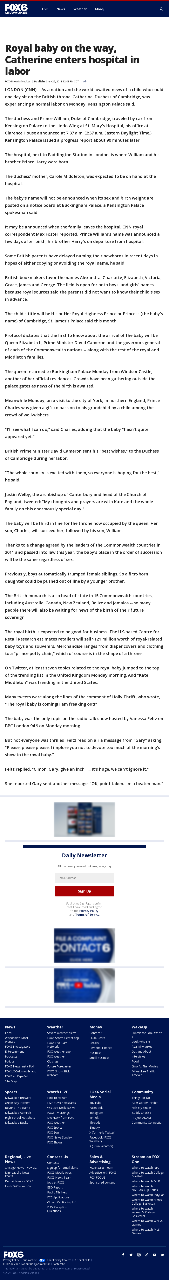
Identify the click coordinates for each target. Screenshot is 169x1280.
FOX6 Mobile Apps (59, 1172)
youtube (154, 1254)
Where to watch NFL (145, 1167)
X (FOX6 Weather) (101, 1146)
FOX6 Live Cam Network (57, 1044)
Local (8, 1033)
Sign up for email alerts (62, 1167)
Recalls (94, 1043)
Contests (53, 1163)
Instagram (96, 1113)
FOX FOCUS (97, 1177)
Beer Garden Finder (145, 1103)
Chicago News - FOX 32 (20, 1167)
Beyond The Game (17, 1108)
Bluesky (94, 1127)
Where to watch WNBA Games (147, 1223)
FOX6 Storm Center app (63, 1038)
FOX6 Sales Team (101, 1167)
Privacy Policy (89, 911)
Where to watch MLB (146, 1181)
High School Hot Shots (20, 1118)
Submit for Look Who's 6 (147, 1035)
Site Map (11, 1081)
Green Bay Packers (17, 1103)
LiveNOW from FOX (60, 1118)
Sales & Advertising (100, 1159)
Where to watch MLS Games (146, 1231)
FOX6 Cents (97, 1038)
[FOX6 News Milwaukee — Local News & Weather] (18, 9)
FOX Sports (54, 1127)
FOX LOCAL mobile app (20, 1071)
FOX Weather (56, 1056)
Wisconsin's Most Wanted (16, 1039)
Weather (55, 1026)
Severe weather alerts (61, 1033)
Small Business (99, 1058)
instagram (139, 1254)
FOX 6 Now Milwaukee (18, 81)
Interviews (138, 1056)
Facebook (96, 1108)
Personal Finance (100, 1048)
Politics (9, 1061)
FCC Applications (58, 1197)
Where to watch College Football (148, 1174)
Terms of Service (87, 914)
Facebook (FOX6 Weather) (100, 1139)
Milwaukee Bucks (16, 1122)
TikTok (94, 1118)
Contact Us (57, 1156)
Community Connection (147, 1122)
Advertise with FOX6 (102, 1172)
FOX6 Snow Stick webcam (58, 1073)
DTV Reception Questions (57, 1209)
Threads (94, 1122)
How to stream (57, 1098)
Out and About (141, 1051)
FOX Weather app (59, 1051)
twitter (131, 1254)
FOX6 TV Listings (58, 1113)
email (162, 1254)
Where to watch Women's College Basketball (143, 1212)
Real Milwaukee (142, 1046)
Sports (11, 1091)
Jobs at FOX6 (56, 1182)
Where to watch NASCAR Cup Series (145, 1188)
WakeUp (139, 1026)
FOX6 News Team (59, 1177)
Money (95, 1026)
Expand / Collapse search (161, 9)
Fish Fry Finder (141, 1108)
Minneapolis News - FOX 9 (18, 1174)
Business (95, 1053)
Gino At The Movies (145, 1066)
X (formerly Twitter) (102, 1132)
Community (142, 1091)
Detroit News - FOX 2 (19, 1181)
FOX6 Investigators (17, 1046)
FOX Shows (54, 1142)
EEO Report (55, 1187)
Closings (52, 1061)
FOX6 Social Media (100, 1094)
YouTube (95, 1103)
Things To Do (141, 1098)
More (99, 9)
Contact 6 (95, 1033)
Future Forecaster (59, 1066)
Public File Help (57, 1192)
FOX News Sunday (59, 1137)
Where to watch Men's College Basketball (147, 1201)
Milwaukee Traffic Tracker (143, 1073)
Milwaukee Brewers (18, 1098)
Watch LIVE (57, 1091)
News (10, 1026)
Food (135, 1061)
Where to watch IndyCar (148, 1195)
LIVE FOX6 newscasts (61, 1103)
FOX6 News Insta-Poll (19, 1066)
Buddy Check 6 (141, 1113)
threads (146, 1254)
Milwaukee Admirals (18, 1113)
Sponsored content (102, 1182)
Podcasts (11, 1056)
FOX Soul (53, 1132)
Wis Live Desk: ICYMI (61, 1108)
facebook (123, 1254)
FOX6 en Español (16, 1076)
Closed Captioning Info (62, 1202)
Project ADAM (141, 1118)
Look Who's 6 (141, 1041)
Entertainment (14, 1051)
